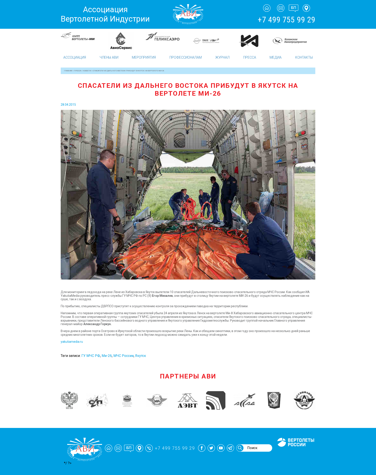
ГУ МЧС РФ (90, 356)
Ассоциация (74, 57)
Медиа (276, 57)
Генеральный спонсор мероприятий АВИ (295, 452)
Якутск (140, 356)
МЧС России (123, 356)
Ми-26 (107, 356)
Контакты (304, 57)
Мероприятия (144, 57)
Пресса (249, 57)
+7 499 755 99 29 (286, 19)
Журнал (222, 57)
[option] (82, 41)
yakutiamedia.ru (72, 341)
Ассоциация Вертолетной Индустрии (105, 14)
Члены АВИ (109, 57)
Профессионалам (186, 57)
